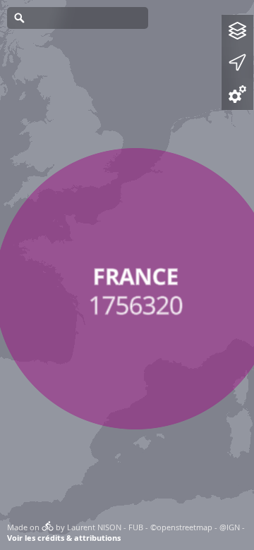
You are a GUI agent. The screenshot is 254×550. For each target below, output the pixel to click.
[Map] (127, 275)
